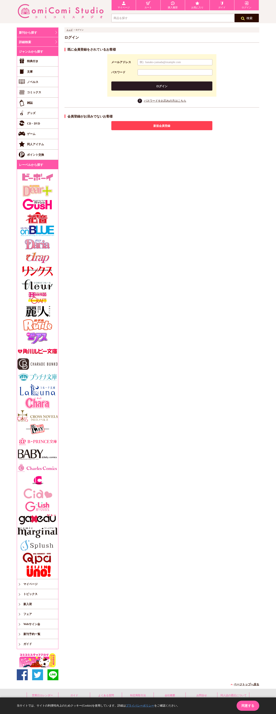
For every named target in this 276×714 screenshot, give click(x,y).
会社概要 (170, 695)
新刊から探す (28, 32)
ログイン (161, 86)
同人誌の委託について (233, 695)
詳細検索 (25, 42)
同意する (247, 705)
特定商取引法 (138, 695)
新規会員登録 (161, 125)
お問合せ (201, 695)
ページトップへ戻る (246, 684)
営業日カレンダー (42, 695)
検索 (250, 18)
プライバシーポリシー (140, 705)
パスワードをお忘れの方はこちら (165, 100)
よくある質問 (106, 695)
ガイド (74, 695)
